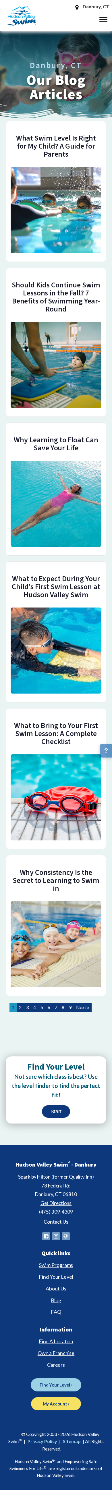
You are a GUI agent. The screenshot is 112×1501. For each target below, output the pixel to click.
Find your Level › (56, 1384)
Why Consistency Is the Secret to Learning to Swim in (56, 880)
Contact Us (56, 1221)
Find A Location (56, 1341)
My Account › (56, 1403)
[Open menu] (103, 19)
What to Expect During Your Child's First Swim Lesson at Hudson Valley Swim (56, 586)
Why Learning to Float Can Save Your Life (56, 444)
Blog (56, 1300)
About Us (56, 1288)
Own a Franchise (56, 1353)
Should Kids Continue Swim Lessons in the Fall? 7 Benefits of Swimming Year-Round (56, 297)
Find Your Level (56, 1277)
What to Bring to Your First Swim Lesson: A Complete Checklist (56, 733)
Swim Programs (56, 1265)
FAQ (56, 1312)
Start (56, 1111)
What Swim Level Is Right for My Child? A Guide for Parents (56, 146)
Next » (82, 1007)
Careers (56, 1365)
